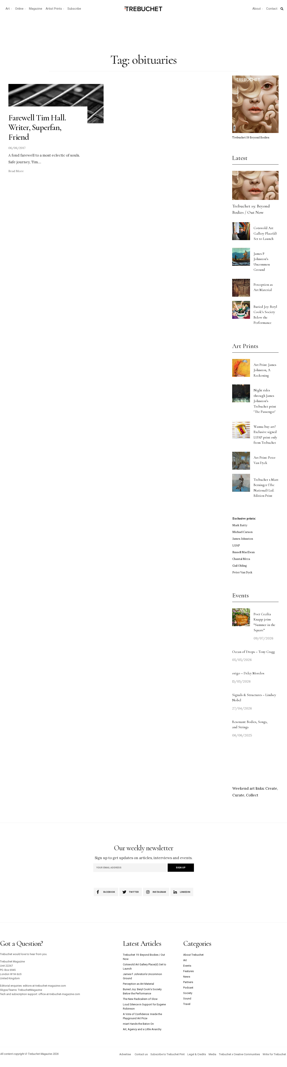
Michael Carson (242, 532)
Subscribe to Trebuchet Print (167, 1054)
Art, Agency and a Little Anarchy (142, 1029)
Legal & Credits (196, 1054)
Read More (16, 171)
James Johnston (242, 539)
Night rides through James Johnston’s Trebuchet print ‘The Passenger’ (265, 401)
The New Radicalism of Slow (140, 999)
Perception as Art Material (138, 983)
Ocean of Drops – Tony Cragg (253, 652)
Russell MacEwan (243, 552)
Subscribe (74, 9)
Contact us (141, 1054)
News (186, 976)
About (256, 9)
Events (187, 965)
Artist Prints (54, 9)
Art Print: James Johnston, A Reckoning (265, 370)
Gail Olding (239, 565)
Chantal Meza (241, 559)
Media (212, 1054)
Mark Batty (239, 525)
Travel (186, 1004)
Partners (188, 982)
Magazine (35, 9)
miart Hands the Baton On (138, 1023)
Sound (187, 998)
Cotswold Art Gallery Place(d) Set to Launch (265, 233)
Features (188, 971)
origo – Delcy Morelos (248, 673)
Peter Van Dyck (242, 572)
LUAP (236, 545)
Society (187, 993)
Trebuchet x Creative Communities (239, 1054)
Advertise (125, 1054)
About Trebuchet (193, 954)
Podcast (188, 987)
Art (7, 9)
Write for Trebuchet (274, 1054)
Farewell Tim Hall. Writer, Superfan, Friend (37, 127)
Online (19, 9)
